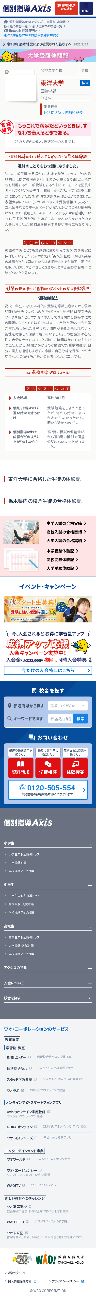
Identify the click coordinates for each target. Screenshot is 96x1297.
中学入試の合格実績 (64, 523)
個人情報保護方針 (20, 1281)
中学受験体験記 (60, 551)
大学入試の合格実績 (64, 540)
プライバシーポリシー (65, 1281)
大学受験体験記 (60, 568)
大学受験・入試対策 (21, 945)
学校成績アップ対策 (21, 871)
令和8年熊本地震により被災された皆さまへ (47, 43)
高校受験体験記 (60, 559)
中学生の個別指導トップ (24, 896)
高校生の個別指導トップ (24, 937)
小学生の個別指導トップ (24, 854)
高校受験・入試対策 (21, 904)
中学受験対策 (17, 863)
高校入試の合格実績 (64, 532)
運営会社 (14, 1273)
